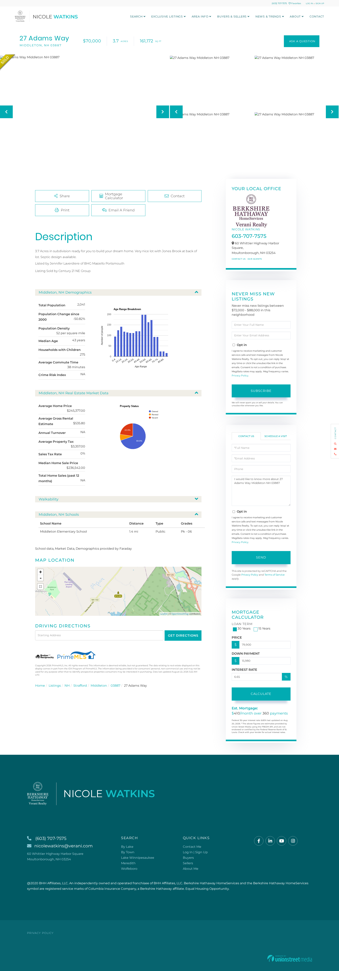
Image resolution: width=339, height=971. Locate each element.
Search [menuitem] (136, 16)
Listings (55, 685)
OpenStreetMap (180, 613)
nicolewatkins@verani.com (63, 846)
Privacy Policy (240, 375)
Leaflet (164, 613)
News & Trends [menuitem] (268, 16)
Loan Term (242, 624)
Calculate (261, 694)
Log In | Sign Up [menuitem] (195, 852)
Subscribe (261, 391)
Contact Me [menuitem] (192, 847)
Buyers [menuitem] (188, 858)
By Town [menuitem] (127, 852)
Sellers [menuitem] (188, 863)
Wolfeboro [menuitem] (129, 869)
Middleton (99, 685)
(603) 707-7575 (279, 3)
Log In (309, 3)
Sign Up (320, 3)
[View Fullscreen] (40, 587)
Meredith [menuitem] (128, 863)
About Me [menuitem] (190, 869)
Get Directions (183, 635)
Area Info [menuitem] (200, 16)
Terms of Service (274, 574)
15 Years (264, 628)
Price (237, 637)
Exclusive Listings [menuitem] (167, 16)
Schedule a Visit (275, 436)
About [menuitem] (295, 16)
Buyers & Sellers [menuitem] (232, 16)
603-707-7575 (249, 236)
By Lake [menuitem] (127, 847)
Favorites (296, 3)
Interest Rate (244, 670)
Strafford (80, 685)
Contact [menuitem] (317, 16)
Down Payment (246, 653)
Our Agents (255, 259)
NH (67, 685)
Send (261, 557)
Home (40, 685)
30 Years (244, 628)
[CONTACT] (301, 41)
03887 (115, 685)
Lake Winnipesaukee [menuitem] (137, 858)
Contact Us (239, 259)
